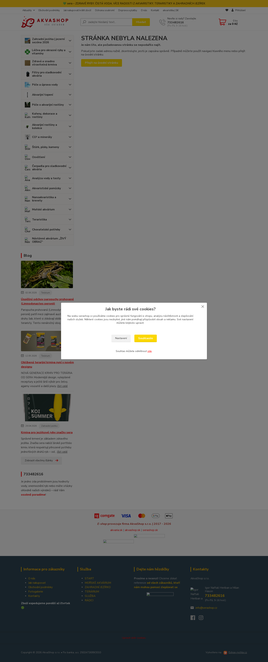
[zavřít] (202, 306)
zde (149, 351)
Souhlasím (145, 338)
